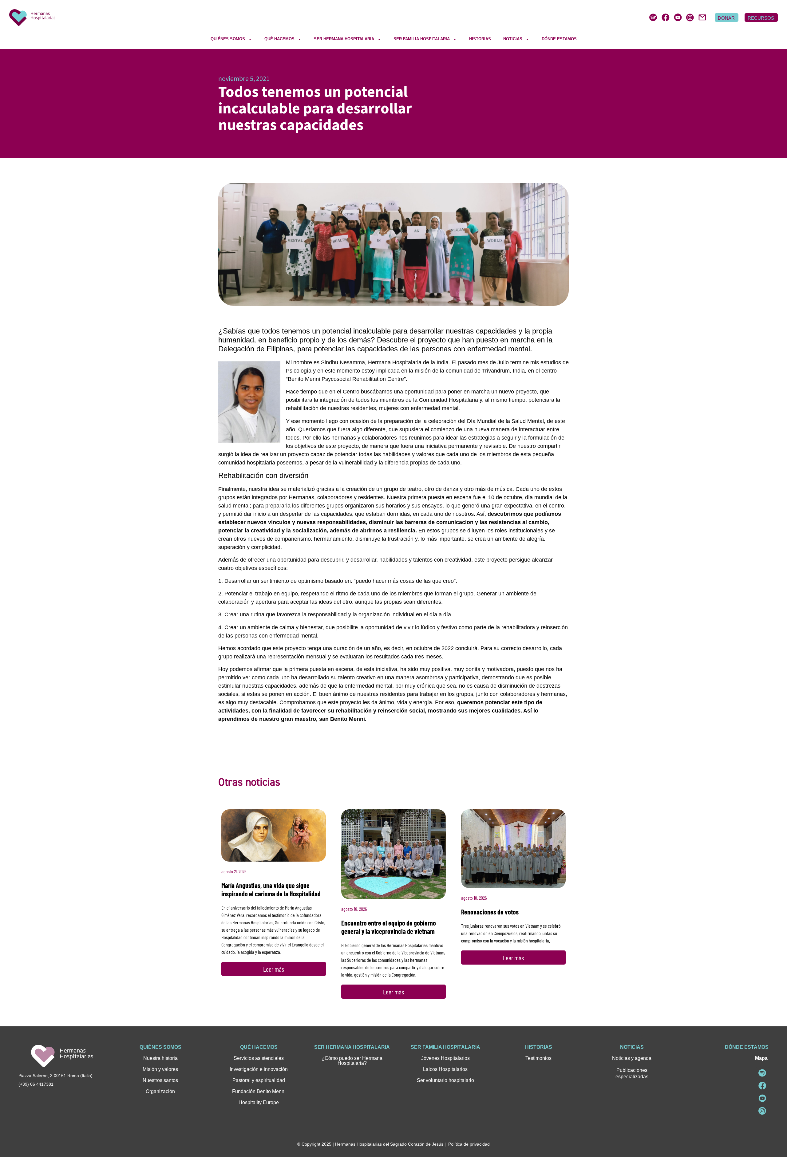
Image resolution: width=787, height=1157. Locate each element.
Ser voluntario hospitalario (445, 1080)
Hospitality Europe (259, 1102)
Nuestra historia (160, 1058)
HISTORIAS (480, 39)
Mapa (761, 1058)
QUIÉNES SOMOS (228, 39)
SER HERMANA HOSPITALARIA (344, 39)
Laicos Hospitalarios (445, 1069)
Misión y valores (160, 1069)
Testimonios (538, 1058)
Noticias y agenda (631, 1058)
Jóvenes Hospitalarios (445, 1058)
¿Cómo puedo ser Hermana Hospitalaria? (352, 1061)
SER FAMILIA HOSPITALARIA (422, 39)
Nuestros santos (160, 1080)
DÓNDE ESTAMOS (559, 39)
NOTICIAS (512, 39)
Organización (160, 1091)
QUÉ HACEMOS (279, 39)
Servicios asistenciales (259, 1058)
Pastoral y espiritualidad (258, 1080)
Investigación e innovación (259, 1069)
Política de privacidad (469, 1144)
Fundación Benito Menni (259, 1091)
